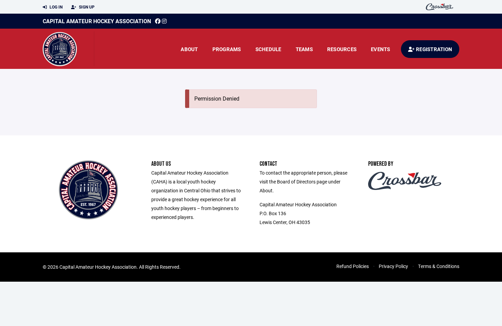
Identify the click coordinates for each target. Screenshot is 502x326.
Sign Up (86, 7)
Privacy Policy (393, 266)
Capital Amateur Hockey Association (97, 21)
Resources (342, 49)
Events (380, 49)
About (189, 49)
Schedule (268, 49)
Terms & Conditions (438, 266)
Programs (226, 49)
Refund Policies (352, 266)
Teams (304, 49)
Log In (55, 7)
